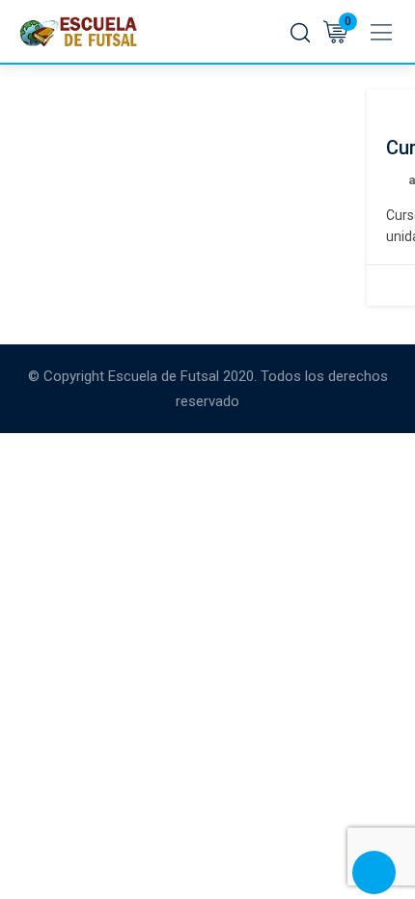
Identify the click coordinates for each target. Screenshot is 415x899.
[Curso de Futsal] (386, 103)
